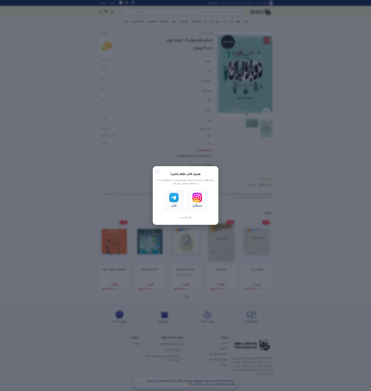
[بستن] (158, 171)
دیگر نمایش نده (185, 217)
